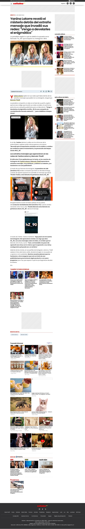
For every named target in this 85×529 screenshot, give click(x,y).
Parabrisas (41, 512)
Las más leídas (60, 34)
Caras (12, 512)
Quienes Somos (25, 516)
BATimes (78, 512)
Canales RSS (16, 516)
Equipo (50, 516)
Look (61, 512)
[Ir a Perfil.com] (72, 1)
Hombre (36, 512)
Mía (68, 512)
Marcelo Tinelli (36, 161)
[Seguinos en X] (74, 3)
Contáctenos (34, 516)
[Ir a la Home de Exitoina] (19, 4)
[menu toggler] (11, 3)
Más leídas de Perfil (62, 97)
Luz (64, 512)
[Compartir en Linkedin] (48, 91)
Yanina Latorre (25, 161)
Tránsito (70, 516)
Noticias (18, 512)
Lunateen (72, 512)
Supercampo (55, 512)
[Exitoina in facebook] (71, 3)
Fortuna (30, 512)
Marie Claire (24, 512)
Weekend (48, 512)
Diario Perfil (7, 512)
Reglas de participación (60, 516)
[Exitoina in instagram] (68, 3)
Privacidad (43, 516)
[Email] (51, 92)
